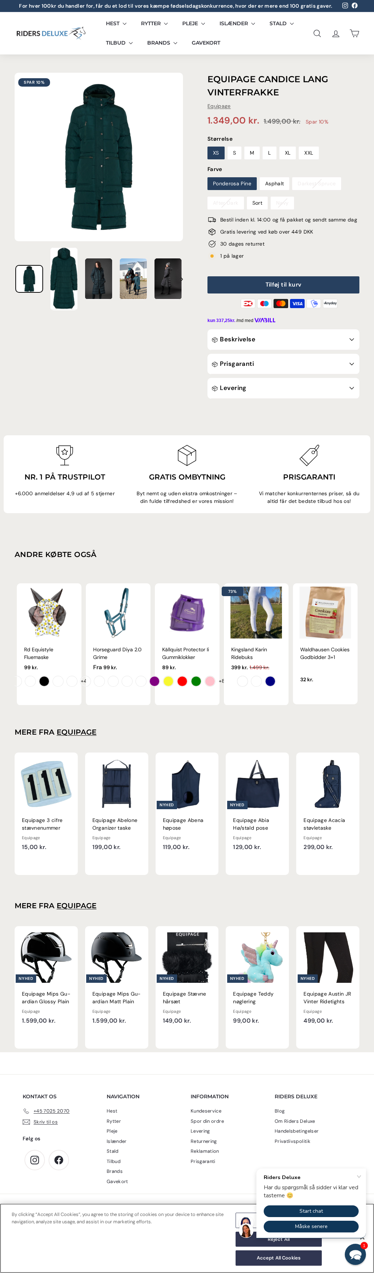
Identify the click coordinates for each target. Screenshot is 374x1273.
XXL (308, 152)
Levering (232, 388)
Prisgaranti (236, 364)
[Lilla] (154, 681)
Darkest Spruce (317, 183)
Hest (113, 23)
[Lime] (196, 681)
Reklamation (205, 1151)
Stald (279, 23)
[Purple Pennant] (85, 681)
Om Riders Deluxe (295, 1121)
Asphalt (274, 183)
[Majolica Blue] (99, 681)
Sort (257, 203)
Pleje (190, 23)
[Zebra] (44, 681)
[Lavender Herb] (127, 681)
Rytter (151, 23)
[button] (355, 1254)
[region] (187, 1238)
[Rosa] (210, 681)
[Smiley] (16, 681)
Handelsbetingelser (296, 1131)
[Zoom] (99, 157)
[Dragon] (30, 681)
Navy (282, 203)
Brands (159, 42)
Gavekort (206, 42)
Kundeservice (206, 1111)
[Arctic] (113, 681)
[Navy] (270, 681)
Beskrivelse (236, 339)
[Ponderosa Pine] (141, 681)
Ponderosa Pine (232, 183)
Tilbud (116, 42)
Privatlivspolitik (292, 1141)
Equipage (219, 106)
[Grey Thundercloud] (256, 681)
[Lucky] (58, 681)
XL (288, 152)
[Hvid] (242, 681)
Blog (280, 1111)
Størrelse (220, 139)
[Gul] (168, 681)
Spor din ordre (207, 1121)
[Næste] (178, 279)
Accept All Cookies (279, 1258)
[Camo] (72, 681)
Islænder (234, 23)
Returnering (204, 1141)
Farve (214, 169)
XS (216, 152)
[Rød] (182, 681)
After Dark (225, 203)
